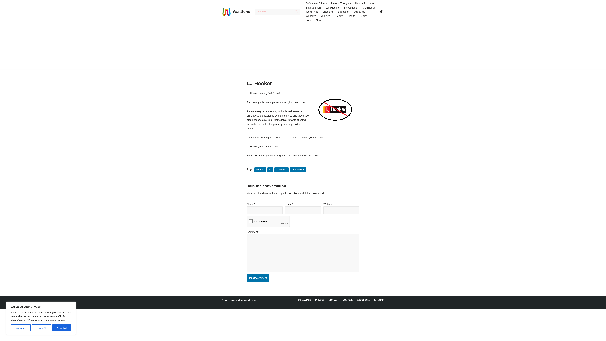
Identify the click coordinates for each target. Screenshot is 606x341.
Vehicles (325, 16)
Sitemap (379, 300)
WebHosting (333, 7)
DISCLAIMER (304, 300)
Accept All (62, 328)
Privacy (319, 300)
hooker (260, 170)
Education (343, 11)
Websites (311, 16)
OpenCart (359, 11)
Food (309, 20)
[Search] (296, 12)
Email (289, 204)
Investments (350, 7)
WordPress (312, 11)
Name (251, 204)
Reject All (41, 328)
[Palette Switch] (381, 11)
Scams (363, 16)
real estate (298, 170)
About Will (363, 300)
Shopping (328, 11)
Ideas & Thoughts (341, 3)
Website (328, 204)
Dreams (339, 16)
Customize (20, 328)
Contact (333, 300)
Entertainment (313, 7)
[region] (41, 318)
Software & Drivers (316, 3)
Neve (225, 300)
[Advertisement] (303, 47)
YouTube (348, 300)
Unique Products (364, 3)
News (319, 20)
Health (351, 16)
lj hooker (281, 170)
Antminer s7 (368, 7)
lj (270, 170)
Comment (253, 232)
